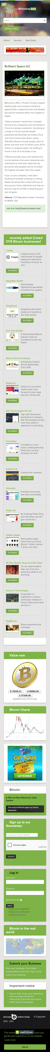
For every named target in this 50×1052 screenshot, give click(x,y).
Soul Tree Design (14, 330)
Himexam (11, 488)
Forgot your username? (19, 912)
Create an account (16, 915)
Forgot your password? (18, 909)
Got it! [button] (25, 1047)
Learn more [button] (10, 1040)
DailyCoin (11, 383)
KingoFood (11, 306)
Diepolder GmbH (14, 281)
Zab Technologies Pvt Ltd (18, 411)
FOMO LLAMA (13, 535)
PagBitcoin (11, 621)
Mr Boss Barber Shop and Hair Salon (24, 563)
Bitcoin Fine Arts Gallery (18, 358)
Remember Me (13, 900)
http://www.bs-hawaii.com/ (28, 208)
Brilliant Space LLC (17, 66)
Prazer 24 (11, 510)
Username (10, 878)
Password (10, 889)
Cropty (9, 250)
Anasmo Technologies (17, 590)
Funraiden (11, 441)
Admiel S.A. (12, 469)
